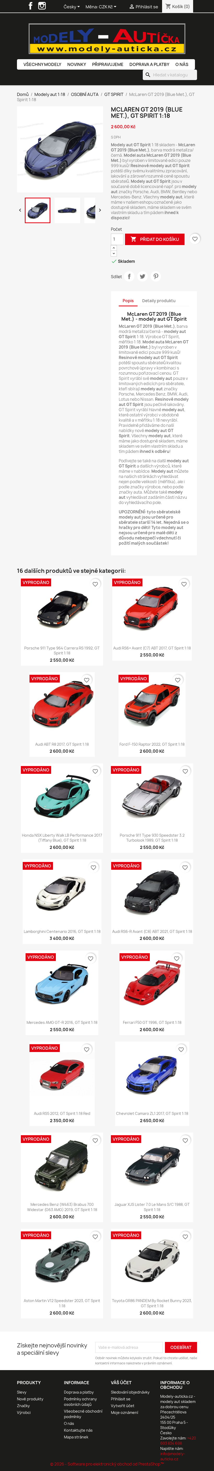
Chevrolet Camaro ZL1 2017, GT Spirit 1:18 (152, 1113)
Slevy (21, 1392)
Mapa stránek (76, 1436)
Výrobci (24, 1412)
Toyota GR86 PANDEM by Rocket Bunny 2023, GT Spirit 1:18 (152, 1303)
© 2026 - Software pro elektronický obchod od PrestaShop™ (107, 1464)
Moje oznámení (124, 1412)
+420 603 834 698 (178, 1441)
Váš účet (121, 1382)
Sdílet (129, 276)
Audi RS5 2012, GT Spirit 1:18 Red (62, 1113)
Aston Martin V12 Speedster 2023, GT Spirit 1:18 (62, 1303)
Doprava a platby (149, 64)
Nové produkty (30, 1398)
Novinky (76, 64)
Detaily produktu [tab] (159, 300)
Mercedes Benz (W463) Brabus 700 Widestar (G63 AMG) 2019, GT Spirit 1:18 (62, 1207)
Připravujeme (107, 64)
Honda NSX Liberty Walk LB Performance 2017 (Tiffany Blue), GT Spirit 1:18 (62, 838)
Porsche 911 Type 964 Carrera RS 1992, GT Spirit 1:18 (62, 651)
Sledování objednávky (130, 1392)
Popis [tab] (128, 300)
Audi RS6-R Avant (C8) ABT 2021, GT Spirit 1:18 (152, 931)
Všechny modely (42, 64)
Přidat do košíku (154, 239)
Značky (23, 1405)
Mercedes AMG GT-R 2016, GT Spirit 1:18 (62, 1022)
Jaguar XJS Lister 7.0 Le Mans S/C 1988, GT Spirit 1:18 (152, 1207)
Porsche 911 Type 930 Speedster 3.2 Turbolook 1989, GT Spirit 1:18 (152, 838)
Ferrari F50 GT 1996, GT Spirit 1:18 (152, 1022)
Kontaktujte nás (78, 1430)
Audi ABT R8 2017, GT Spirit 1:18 (62, 744)
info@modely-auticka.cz (172, 1456)
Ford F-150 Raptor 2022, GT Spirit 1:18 (152, 744)
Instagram (42, 6)
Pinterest (156, 276)
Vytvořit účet (122, 1405)
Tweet (142, 276)
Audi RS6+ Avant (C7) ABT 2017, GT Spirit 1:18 (152, 648)
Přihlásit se (120, 1398)
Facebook (30, 6)
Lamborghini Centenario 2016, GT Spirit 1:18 (62, 931)
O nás (181, 64)
